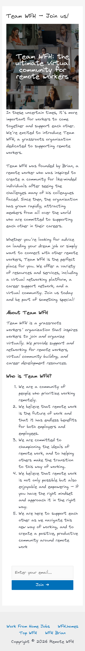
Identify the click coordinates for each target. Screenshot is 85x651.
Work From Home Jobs (28, 626)
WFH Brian (55, 633)
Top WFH (28, 633)
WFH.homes (68, 626)
